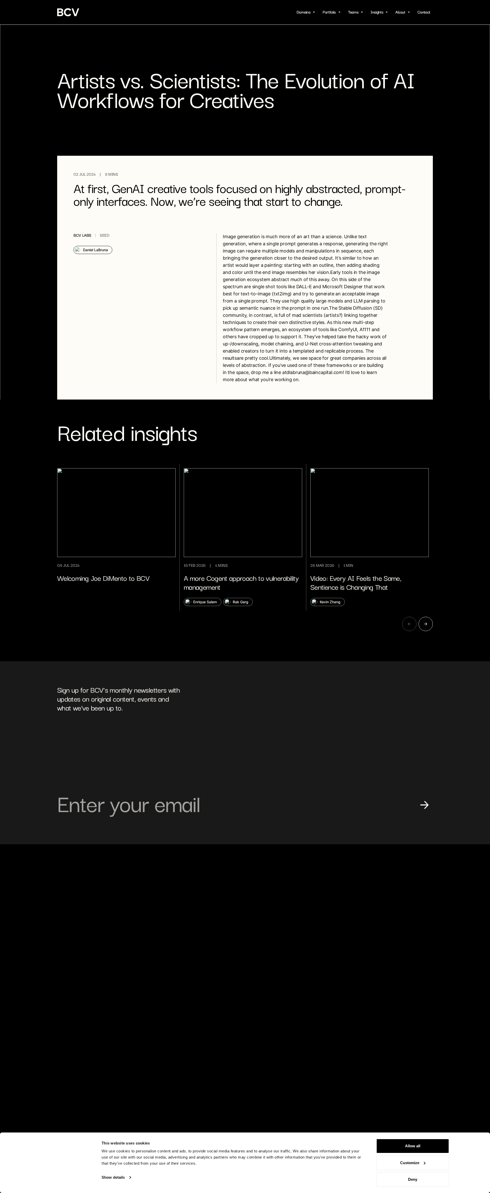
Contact (424, 12)
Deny (412, 1179)
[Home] (68, 12)
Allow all (412, 1146)
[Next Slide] (426, 624)
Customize (409, 1163)
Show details (113, 1177)
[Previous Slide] (409, 624)
